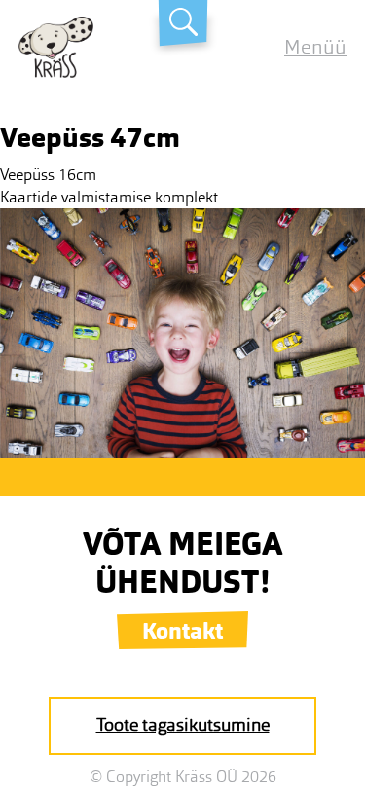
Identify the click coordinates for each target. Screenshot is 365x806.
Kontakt (182, 630)
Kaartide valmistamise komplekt (109, 197)
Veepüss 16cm (48, 175)
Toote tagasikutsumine (183, 725)
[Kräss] (55, 72)
